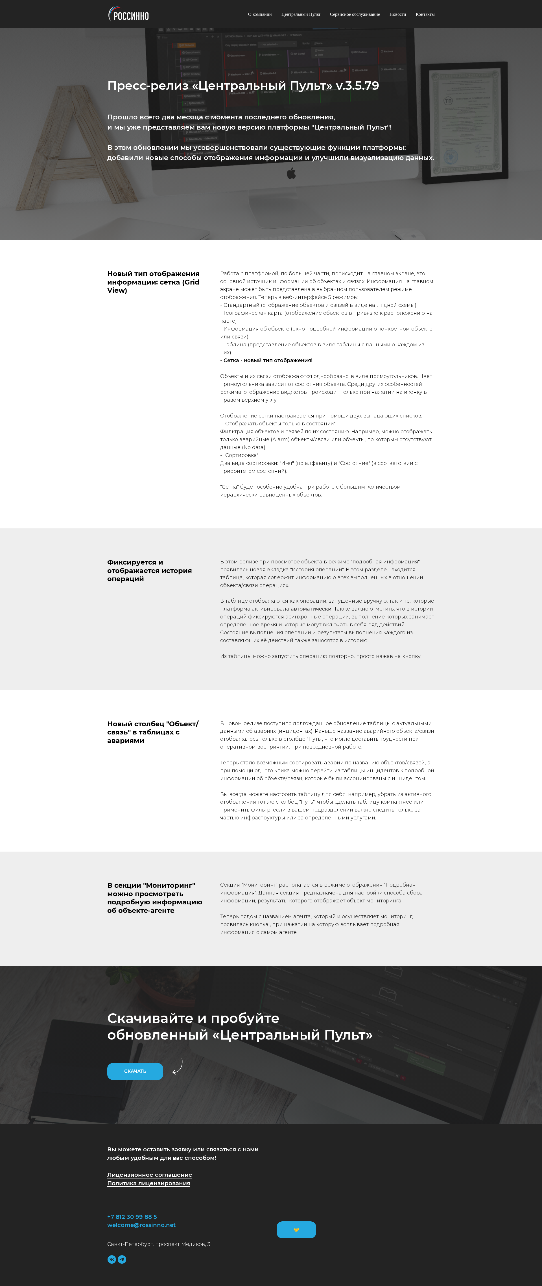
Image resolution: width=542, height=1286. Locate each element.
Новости (398, 14)
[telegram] (122, 1259)
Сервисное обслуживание (355, 14)
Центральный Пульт (300, 14)
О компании (260, 14)
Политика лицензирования (148, 1183)
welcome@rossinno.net (141, 1225)
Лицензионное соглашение (149, 1174)
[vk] (112, 1259)
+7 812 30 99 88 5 (132, 1216)
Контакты (425, 14)
